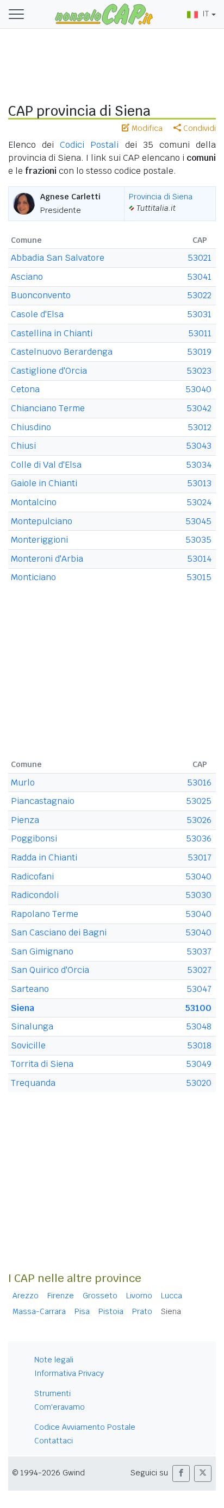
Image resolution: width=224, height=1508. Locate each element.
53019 (199, 351)
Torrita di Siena (42, 1064)
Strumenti (52, 1393)
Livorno (139, 1295)
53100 (198, 1008)
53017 (199, 857)
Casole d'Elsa (37, 314)
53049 (198, 1064)
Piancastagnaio (42, 801)
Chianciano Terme (48, 408)
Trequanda (33, 1083)
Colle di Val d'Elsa (46, 464)
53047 (198, 989)
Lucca (171, 1295)
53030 (198, 895)
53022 (199, 295)
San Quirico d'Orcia (50, 970)
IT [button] (205, 13)
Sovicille (28, 1045)
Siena (22, 1008)
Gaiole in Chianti (44, 483)
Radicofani (32, 876)
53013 (199, 483)
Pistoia (110, 1311)
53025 (198, 801)
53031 (199, 314)
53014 (199, 558)
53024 (198, 502)
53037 (198, 951)
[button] (181, 1473)
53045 (198, 521)
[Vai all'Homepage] (104, 13)
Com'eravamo (59, 1407)
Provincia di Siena (160, 197)
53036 (198, 838)
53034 (198, 464)
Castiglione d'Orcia (49, 370)
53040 (198, 389)
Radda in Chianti (44, 857)
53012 (199, 427)
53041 (199, 276)
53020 (198, 1083)
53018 (199, 1045)
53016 (199, 782)
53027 (199, 970)
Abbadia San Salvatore (57, 257)
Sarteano (30, 989)
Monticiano (33, 577)
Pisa (82, 1311)
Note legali (53, 1360)
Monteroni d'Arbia (47, 558)
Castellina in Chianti (51, 333)
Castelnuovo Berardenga (62, 351)
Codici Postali (89, 144)
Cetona (25, 389)
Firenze (60, 1295)
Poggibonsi (34, 838)
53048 (198, 1026)
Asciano (27, 276)
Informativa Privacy (69, 1373)
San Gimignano (42, 951)
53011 (199, 333)
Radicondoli (35, 895)
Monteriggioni (39, 539)
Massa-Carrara (39, 1311)
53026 (198, 820)
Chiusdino (31, 427)
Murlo (23, 782)
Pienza (25, 820)
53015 (198, 577)
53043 (198, 445)
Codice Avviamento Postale (84, 1427)
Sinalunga (32, 1026)
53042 (198, 408)
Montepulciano (41, 521)
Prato (142, 1311)
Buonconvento (41, 295)
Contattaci (53, 1441)
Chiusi (23, 445)
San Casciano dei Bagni (59, 932)
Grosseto (100, 1295)
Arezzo (26, 1295)
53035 (198, 539)
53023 (198, 370)
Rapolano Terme (44, 914)
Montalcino (34, 502)
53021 (199, 257)
